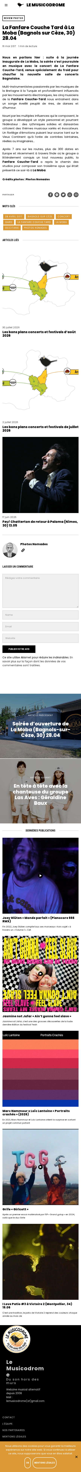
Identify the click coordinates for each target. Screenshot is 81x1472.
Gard (8, 222)
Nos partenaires (13, 1430)
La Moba (61, 222)
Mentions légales (14, 1436)
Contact (8, 1417)
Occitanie (12, 227)
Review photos (13, 18)
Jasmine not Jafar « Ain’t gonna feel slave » (36, 1016)
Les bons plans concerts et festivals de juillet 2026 (40, 429)
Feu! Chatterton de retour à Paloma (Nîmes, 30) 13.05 (40, 523)
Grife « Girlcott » (15, 1209)
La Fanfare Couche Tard (34, 222)
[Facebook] (50, 194)
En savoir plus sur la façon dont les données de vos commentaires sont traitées (37, 661)
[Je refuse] (76, 1457)
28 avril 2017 (13, 216)
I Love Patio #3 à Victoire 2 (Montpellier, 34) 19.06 (37, 1305)
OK (27, 1462)
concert (64, 216)
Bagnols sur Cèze (40, 216)
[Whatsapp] (69, 194)
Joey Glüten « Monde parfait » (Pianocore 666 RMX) (38, 919)
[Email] (76, 194)
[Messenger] (56, 194)
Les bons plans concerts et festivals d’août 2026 (39, 334)
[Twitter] (63, 194)
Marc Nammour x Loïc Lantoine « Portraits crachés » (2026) (36, 1112)
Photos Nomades (35, 227)
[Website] (23, 550)
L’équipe (7, 1423)
